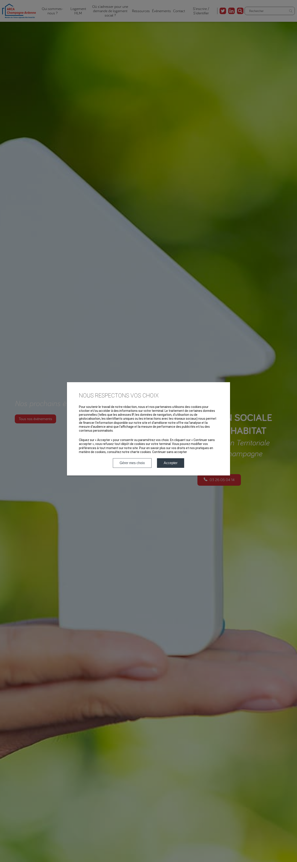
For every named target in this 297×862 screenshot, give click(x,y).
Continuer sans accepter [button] (169, 452)
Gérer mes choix (132, 463)
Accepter (170, 463)
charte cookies (140, 452)
